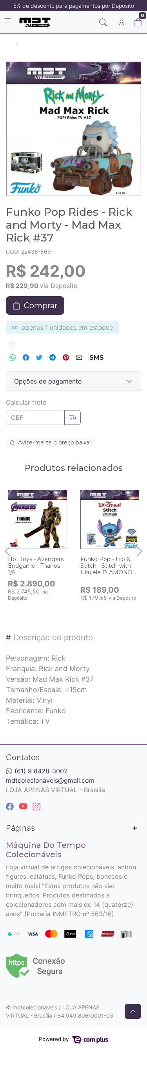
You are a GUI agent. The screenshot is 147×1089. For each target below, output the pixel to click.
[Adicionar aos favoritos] (17, 491)
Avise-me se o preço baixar (53, 442)
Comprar (41, 610)
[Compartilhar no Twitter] (39, 357)
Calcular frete (26, 402)
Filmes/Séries (40, 44)
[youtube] (24, 806)
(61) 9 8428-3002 (41, 771)
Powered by (55, 1039)
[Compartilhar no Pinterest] (66, 357)
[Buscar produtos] (103, 22)
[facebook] (11, 806)
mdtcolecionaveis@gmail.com (50, 780)
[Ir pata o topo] (133, 1011)
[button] (121, 22)
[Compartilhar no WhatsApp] (12, 357)
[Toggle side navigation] (8, 22)
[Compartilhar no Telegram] (52, 357)
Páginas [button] (20, 828)
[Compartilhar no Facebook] (26, 357)
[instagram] (36, 806)
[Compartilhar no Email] (79, 357)
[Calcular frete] (72, 417)
